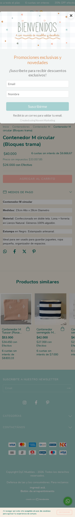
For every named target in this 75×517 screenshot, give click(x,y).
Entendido (64, 512)
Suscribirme (37, 106)
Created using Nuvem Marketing (37, 120)
